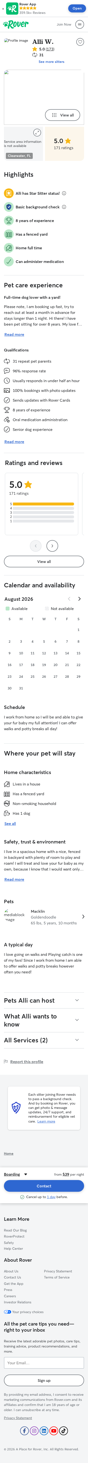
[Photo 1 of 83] (44, 97)
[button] (3, 8)
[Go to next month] (79, 599)
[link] (44, 917)
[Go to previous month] (69, 599)
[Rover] (16, 24)
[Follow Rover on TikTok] (63, 1430)
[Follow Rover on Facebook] (24, 1430)
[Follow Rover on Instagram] (34, 1430)
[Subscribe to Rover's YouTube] (53, 1430)
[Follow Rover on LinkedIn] (44, 1430)
